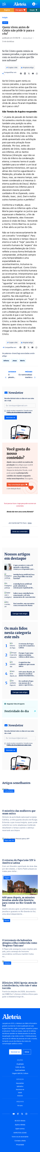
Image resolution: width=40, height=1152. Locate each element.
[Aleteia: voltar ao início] (20, 4)
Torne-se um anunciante (20, 1137)
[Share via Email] (33, 73)
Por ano (20, 1106)
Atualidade (20, 1064)
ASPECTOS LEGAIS (20, 1133)
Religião (5, 17)
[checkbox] (5, 411)
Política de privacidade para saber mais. (19, 412)
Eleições (7, 963)
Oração (32, 10)
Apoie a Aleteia (20, 1125)
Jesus (14, 361)
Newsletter (20, 1083)
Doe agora (19, 10)
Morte (22, 361)
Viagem (7, 878)
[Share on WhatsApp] (37, 73)
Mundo (6, 921)
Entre (30, 523)
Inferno (6, 361)
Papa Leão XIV (9, 840)
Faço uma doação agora (16, 484)
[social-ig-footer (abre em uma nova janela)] (26, 1114)
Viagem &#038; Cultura (20, 1073)
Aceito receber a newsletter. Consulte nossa (19, 411)
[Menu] (6, 4)
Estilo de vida (20, 1067)
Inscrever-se (10, 417)
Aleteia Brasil (27, 38)
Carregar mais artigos (20, 614)
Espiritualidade (20, 1070)
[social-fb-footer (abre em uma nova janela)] (18, 1114)
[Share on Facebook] (21, 73)
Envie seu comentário (20, 531)
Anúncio (20, 1096)
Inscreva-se (20, 1089)
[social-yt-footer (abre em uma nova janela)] (14, 1114)
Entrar (27, 1052)
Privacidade (20, 1145)
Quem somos (20, 1129)
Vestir (20, 1093)
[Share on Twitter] (29, 73)
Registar (7, 10)
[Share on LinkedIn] (25, 73)
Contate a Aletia (20, 1141)
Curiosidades (8, 791)
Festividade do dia (16, 711)
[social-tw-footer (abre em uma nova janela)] (22, 1114)
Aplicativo (20, 1086)
